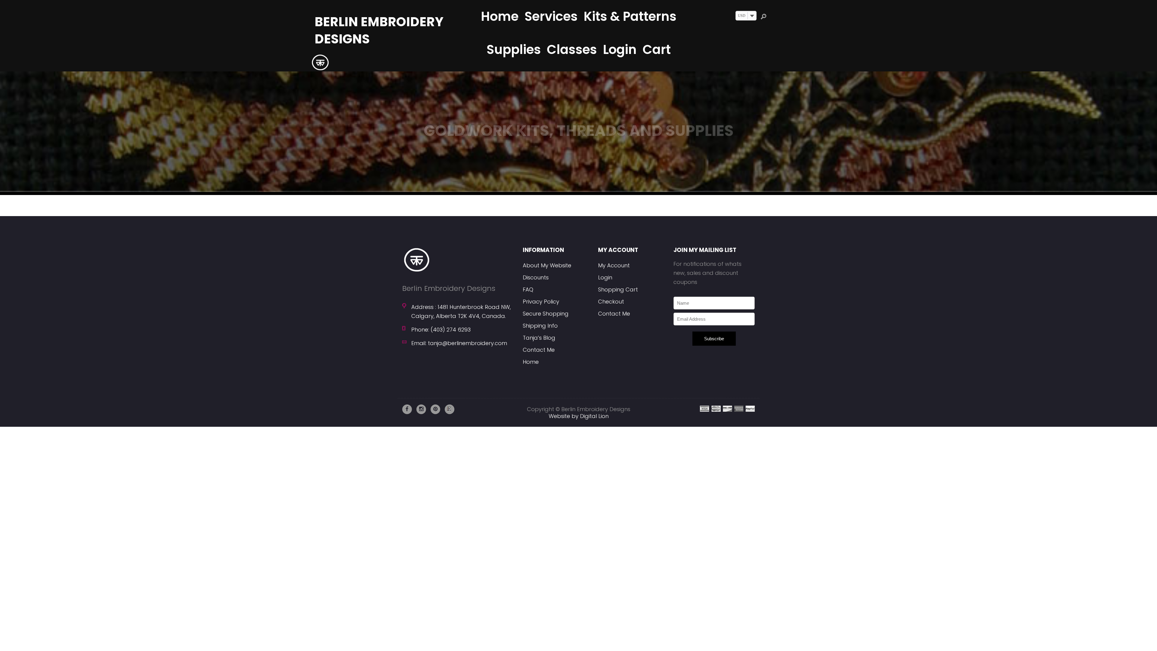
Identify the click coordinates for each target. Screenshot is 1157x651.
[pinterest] (435, 409)
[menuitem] (500, 16)
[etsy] (449, 409)
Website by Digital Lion (579, 416)
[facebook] (407, 409)
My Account (614, 265)
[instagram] (421, 409)
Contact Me (539, 350)
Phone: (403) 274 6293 (441, 329)
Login (605, 277)
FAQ (528, 289)
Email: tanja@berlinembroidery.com (459, 343)
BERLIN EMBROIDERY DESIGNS (379, 30)
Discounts (536, 277)
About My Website (547, 265)
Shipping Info (540, 325)
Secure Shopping (546, 313)
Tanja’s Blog (539, 337)
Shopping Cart (618, 289)
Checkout (611, 301)
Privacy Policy (541, 301)
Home (531, 362)
